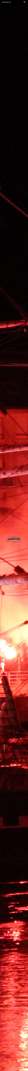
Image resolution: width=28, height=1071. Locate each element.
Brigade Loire (7, 2)
